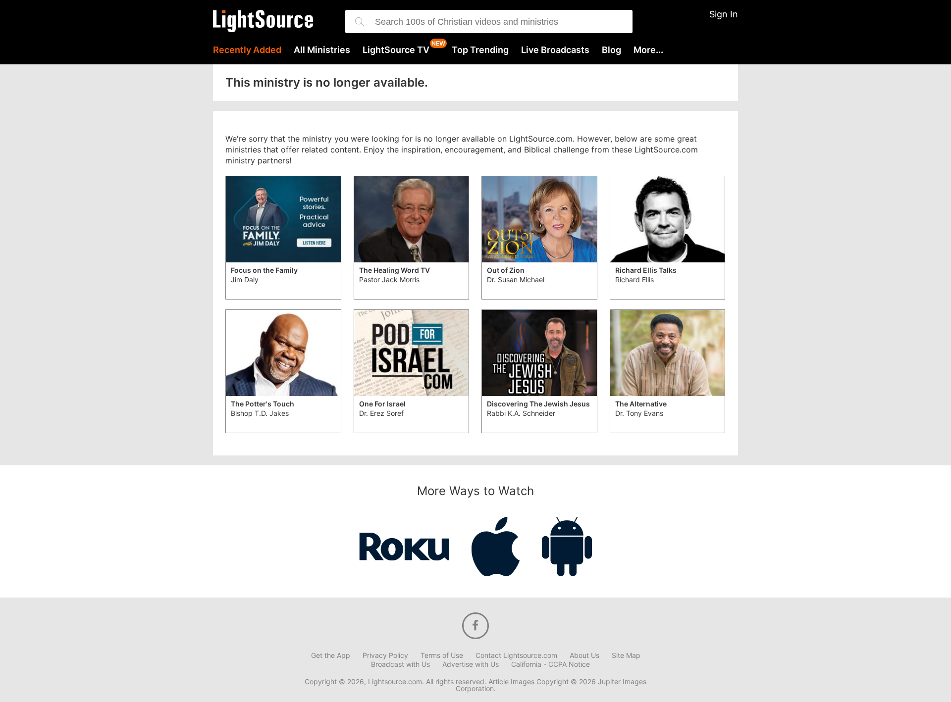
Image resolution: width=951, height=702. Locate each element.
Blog (611, 50)
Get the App (330, 655)
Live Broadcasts (555, 50)
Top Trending (480, 50)
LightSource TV (396, 50)
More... (648, 50)
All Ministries (322, 50)
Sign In (723, 14)
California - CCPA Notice (550, 664)
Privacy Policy (385, 655)
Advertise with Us (470, 664)
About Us (584, 655)
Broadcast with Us (400, 664)
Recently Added (247, 50)
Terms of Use (442, 655)
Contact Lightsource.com (516, 655)
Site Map (626, 655)
